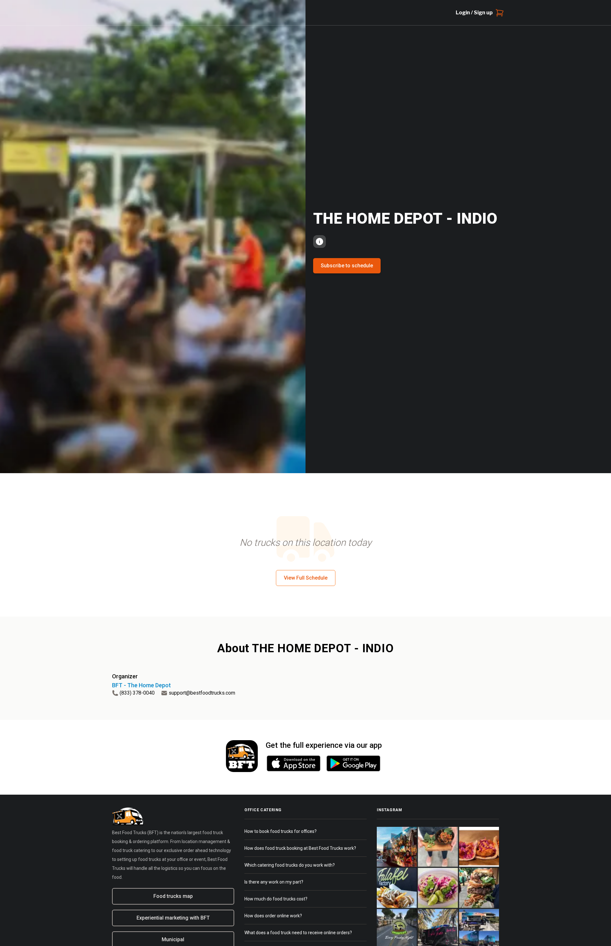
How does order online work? (273, 915)
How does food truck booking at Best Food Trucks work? (300, 848)
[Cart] (498, 12)
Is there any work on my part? (273, 882)
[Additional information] (319, 241)
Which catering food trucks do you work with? (289, 865)
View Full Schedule (305, 578)
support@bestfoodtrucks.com (202, 693)
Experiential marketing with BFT (173, 918)
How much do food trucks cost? (275, 898)
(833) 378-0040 (137, 693)
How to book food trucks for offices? (280, 831)
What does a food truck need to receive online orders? (298, 932)
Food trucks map (173, 896)
